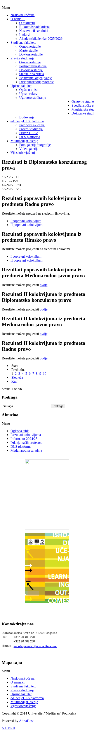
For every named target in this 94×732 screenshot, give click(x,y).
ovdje (43, 285)
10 (44, 373)
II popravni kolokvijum (26, 225)
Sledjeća (17, 377)
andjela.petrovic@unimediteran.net (35, 646)
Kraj (14, 381)
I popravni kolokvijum (25, 221)
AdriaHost (26, 721)
